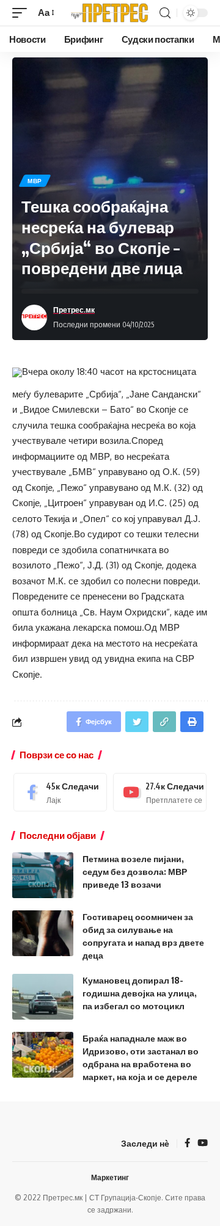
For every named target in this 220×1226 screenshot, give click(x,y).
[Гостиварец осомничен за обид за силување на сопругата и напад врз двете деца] (42, 933)
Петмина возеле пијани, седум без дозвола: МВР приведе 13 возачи (134, 872)
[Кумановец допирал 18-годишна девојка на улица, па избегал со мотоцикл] (42, 997)
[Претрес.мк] (110, 13)
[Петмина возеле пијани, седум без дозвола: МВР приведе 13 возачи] (42, 875)
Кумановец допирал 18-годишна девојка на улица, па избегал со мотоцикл (139, 993)
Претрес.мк (74, 309)
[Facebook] (60, 792)
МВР (35, 180)
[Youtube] (160, 792)
